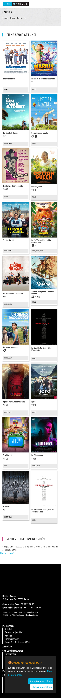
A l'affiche (9, 629)
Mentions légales (32, 615)
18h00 (34, 412)
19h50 (34, 359)
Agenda (8, 635)
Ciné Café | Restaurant (12, 650)
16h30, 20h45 (8, 251)
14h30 (34, 89)
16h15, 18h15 (8, 304)
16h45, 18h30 (8, 143)
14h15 (5, 466)
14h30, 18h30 (36, 466)
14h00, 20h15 (8, 412)
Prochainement (12, 639)
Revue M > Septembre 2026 (17, 642)
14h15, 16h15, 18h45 (38, 251)
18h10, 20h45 (8, 358)
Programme (7, 625)
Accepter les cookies (40, 681)
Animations (7, 646)
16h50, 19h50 (8, 517)
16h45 (6, 89)
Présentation (10, 654)
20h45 (6, 196)
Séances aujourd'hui (14, 632)
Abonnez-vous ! (7, 553)
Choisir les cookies (42, 687)
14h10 (33, 520)
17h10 (33, 143)
